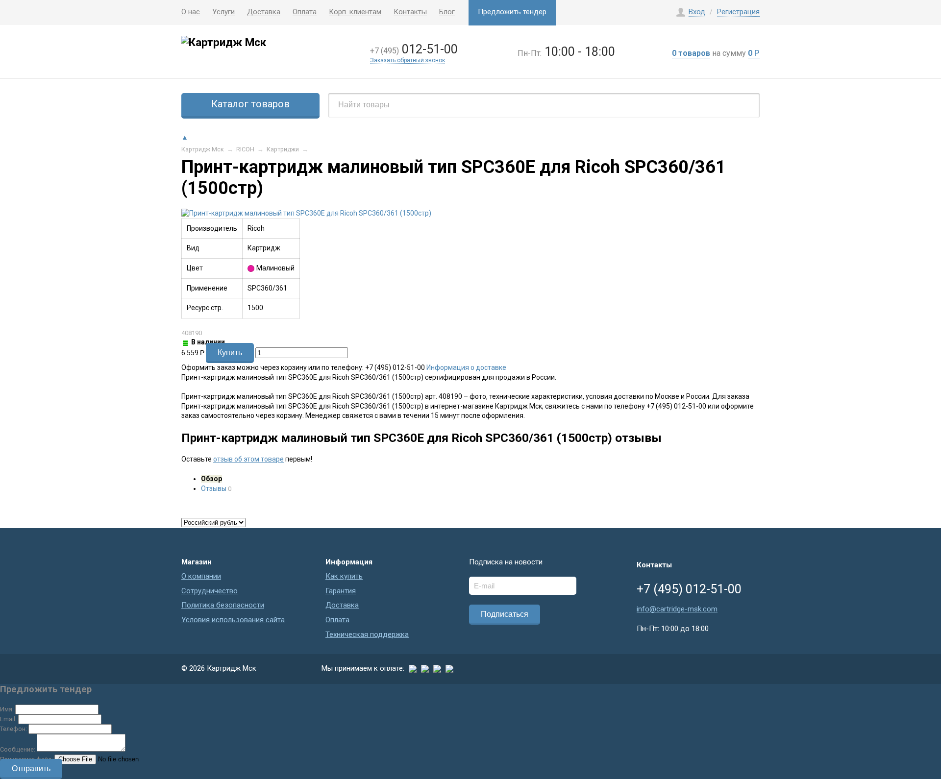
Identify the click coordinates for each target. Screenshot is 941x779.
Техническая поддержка (367, 634)
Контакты (410, 12)
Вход (697, 11)
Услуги (223, 12)
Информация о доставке (466, 367)
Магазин (196, 562)
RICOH (245, 149)
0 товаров (691, 53)
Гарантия (340, 590)
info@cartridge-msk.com (677, 609)
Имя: (7, 709)
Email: (8, 719)
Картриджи (283, 149)
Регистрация (738, 11)
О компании (201, 576)
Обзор (211, 479)
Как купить (344, 576)
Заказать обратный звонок (407, 60)
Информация (348, 562)
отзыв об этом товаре (248, 459)
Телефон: (13, 728)
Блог (447, 12)
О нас (190, 12)
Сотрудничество (209, 590)
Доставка (263, 12)
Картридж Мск (202, 149)
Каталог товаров (250, 104)
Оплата (305, 12)
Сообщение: (17, 749)
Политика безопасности (222, 605)
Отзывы (213, 488)
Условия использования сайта (233, 619)
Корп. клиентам (355, 12)
